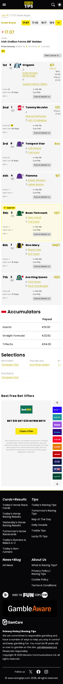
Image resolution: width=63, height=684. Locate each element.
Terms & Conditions (44, 585)
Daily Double (39, 524)
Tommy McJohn (37, 107)
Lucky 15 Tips (39, 536)
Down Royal (8, 22)
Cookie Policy (40, 579)
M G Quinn (34, 254)
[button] (57, 402)
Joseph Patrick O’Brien (34, 84)
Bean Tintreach (36, 213)
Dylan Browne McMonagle (30, 74)
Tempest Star (35, 143)
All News (8, 565)
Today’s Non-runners (11, 550)
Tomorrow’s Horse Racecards (14, 533)
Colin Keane (34, 148)
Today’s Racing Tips (44, 504)
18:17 (44, 22)
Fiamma (31, 176)
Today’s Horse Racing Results (12, 515)
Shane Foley (34, 249)
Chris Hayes (34, 281)
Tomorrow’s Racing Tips (44, 512)
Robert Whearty (37, 180)
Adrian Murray (36, 184)
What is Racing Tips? (44, 565)
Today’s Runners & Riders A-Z (14, 541)
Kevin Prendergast (38, 286)
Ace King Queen (36, 277)
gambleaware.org (47, 647)
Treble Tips (39, 530)
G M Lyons (33, 152)
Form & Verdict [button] (40, 96)
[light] (60, 5)
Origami (28, 65)
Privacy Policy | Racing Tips (41, 572)
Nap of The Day (41, 519)
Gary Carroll (34, 217)
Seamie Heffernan (36, 116)
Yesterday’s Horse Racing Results (14, 524)
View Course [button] (50, 55)
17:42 (35, 22)
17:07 (26, 22)
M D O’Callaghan (37, 120)
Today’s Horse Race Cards (15, 506)
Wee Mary (32, 245)
